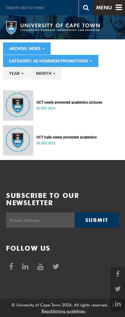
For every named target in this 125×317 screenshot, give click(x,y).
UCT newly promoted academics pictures (69, 102)
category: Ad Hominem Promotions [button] (49, 60)
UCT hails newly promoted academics (66, 137)
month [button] (44, 73)
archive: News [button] (25, 48)
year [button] (15, 73)
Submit (96, 220)
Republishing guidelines (63, 311)
